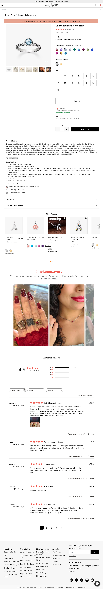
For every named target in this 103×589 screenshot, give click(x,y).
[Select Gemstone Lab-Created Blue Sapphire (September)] (93, 49)
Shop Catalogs (41, 573)
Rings (13, 15)
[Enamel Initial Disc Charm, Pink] (28, 246)
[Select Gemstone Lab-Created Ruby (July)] (84, 49)
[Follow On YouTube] (92, 580)
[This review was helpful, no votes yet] (88, 456)
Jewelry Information (27, 552)
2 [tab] (52, 262)
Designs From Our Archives (42, 553)
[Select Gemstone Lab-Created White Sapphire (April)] (70, 49)
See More (48, 246)
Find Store (76, 118)
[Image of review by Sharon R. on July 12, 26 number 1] (35, 422)
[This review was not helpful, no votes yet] (92, 434)
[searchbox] (16, 390)
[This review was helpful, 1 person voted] (88, 434)
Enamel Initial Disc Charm (31, 238)
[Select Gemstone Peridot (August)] (88, 49)
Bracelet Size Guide (27, 564)
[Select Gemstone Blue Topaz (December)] (66, 53)
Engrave (77, 101)
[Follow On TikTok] (76, 580)
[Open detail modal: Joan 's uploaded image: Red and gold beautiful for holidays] (30, 315)
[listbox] (28, 71)
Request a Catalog (10, 571)
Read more (59, 416)
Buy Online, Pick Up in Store (44, 558)
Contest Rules (57, 565)
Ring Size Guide (25, 567)
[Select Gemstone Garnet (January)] (57, 49)
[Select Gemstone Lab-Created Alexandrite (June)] (79, 49)
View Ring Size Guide (16, 190)
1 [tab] (50, 262)
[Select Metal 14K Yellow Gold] (62, 64)
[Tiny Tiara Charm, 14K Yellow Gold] (97, 245)
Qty (62, 126)
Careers (55, 561)
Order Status (8, 558)
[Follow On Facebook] (81, 580)
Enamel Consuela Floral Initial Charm (76, 239)
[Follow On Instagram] (71, 580)
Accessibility (60, 587)
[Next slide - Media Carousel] (89, 311)
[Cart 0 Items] (100, 5)
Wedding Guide (25, 577)
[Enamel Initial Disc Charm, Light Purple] (42, 246)
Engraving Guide (26, 573)
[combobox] (51, 9)
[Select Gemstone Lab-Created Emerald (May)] (75, 49)
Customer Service (10, 552)
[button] (28, 45)
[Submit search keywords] (101, 9)
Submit (95, 552)
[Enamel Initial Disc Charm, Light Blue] (36, 246)
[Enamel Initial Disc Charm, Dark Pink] (39, 246)
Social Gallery (41, 569)
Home (7, 15)
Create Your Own (42, 563)
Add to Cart (85, 129)
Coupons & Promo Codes (10, 575)
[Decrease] (66, 129)
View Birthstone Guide (17, 193)
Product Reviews (42, 566)
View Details (64, 1)
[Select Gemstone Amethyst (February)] (62, 49)
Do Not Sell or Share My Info (34, 587)
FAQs (6, 555)
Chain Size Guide (26, 561)
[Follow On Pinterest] (87, 580)
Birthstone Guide (26, 570)
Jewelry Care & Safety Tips (28, 556)
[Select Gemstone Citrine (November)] (62, 53)
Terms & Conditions (49, 587)
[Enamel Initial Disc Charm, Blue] (32, 246)
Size (57, 70)
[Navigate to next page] (66, 528)
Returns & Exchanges (11, 565)
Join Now (72, 571)
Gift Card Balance (10, 568)
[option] (9, 69)
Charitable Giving (59, 555)
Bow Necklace (53, 237)
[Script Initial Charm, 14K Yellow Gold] (10, 250)
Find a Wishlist (41, 576)
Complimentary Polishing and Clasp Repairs (24, 187)
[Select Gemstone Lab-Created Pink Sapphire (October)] (57, 53)
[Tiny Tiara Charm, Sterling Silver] (93, 245)
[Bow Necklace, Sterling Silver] (50, 248)
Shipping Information (11, 561)
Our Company (57, 552)
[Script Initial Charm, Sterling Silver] (6, 250)
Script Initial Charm (9, 238)
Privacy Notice (72, 556)
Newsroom (56, 558)
